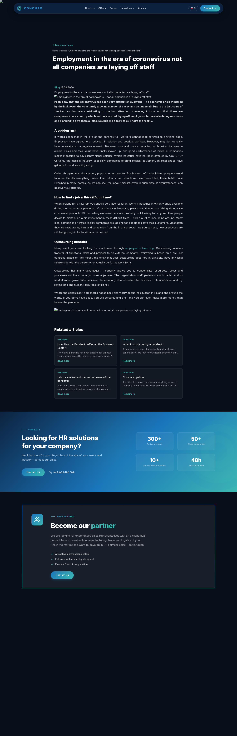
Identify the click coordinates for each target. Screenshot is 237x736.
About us (90, 8)
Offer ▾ (102, 8)
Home (55, 51)
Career (113, 8)
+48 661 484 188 (64, 472)
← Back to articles (62, 45)
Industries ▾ (127, 8)
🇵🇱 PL (193, 8)
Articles (142, 8)
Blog (57, 87)
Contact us (210, 8)
